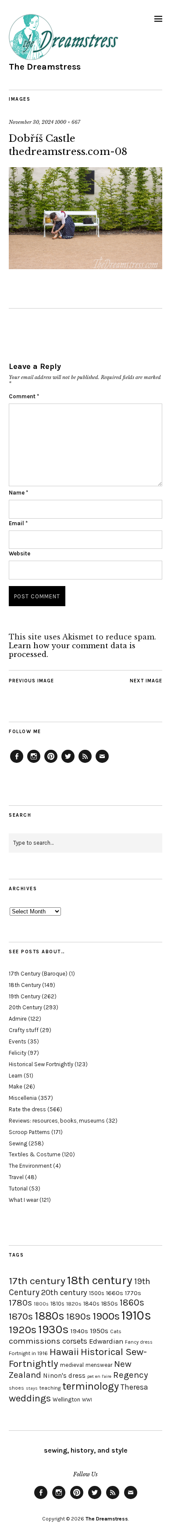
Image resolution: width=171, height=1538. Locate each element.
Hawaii (64, 1352)
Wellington (66, 1399)
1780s (20, 1302)
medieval (72, 1365)
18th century (99, 1280)
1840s (91, 1303)
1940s (79, 1331)
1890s (78, 1316)
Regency (130, 1374)
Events (17, 1041)
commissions (35, 1341)
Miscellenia (23, 1098)
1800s (41, 1304)
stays (32, 1388)
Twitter (68, 762)
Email (18, 523)
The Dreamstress (45, 67)
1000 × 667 (67, 122)
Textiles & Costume (35, 1154)
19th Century (24, 996)
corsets (74, 1341)
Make (15, 1086)
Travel (16, 1177)
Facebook (16, 762)
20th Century (25, 1007)
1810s (57, 1303)
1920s (22, 1330)
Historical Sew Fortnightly (41, 1064)
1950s (99, 1331)
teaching (50, 1388)
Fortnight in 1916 (28, 1353)
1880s (49, 1316)
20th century (64, 1292)
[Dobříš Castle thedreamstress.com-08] (85, 266)
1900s (106, 1316)
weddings (30, 1398)
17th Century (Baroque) (38, 973)
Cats (115, 1331)
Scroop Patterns (29, 1132)
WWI (87, 1400)
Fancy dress (139, 1342)
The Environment (30, 1165)
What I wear (23, 1200)
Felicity (17, 1053)
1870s (21, 1316)
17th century (37, 1281)
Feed (85, 762)
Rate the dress (27, 1109)
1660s (114, 1293)
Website (19, 553)
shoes (16, 1388)
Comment (24, 396)
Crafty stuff (24, 1030)
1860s (132, 1302)
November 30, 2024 (31, 122)
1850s (109, 1303)
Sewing (18, 1143)
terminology (90, 1386)
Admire (18, 1018)
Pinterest (50, 762)
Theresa (134, 1387)
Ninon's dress (64, 1376)
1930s (53, 1329)
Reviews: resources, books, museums (57, 1120)
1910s (136, 1315)
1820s (74, 1303)
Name (18, 492)
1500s (96, 1293)
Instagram (33, 762)
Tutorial (18, 1188)
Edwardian (106, 1341)
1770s (133, 1293)
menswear (99, 1365)
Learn (15, 1075)
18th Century (25, 985)
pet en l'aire (99, 1376)
